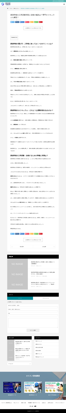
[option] (12, 388)
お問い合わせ (50, 402)
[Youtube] (35, 406)
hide (16, 37)
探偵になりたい (39, 265)
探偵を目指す (44, 276)
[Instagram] (30, 406)
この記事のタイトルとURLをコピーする (33, 28)
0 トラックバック (46, 298)
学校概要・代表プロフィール (34, 402)
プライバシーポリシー (59, 402)
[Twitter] (32, 406)
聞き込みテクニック (40, 356)
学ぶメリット (16, 402)
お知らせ (44, 402)
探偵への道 (23, 402)
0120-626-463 (60, 1)
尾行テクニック (39, 341)
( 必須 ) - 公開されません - (14, 309)
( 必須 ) (13, 305)
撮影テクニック (39, 353)
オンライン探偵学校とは (7, 402)
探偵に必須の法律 (39, 347)
